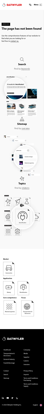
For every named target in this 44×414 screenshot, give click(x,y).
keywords (25, 69)
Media (26, 353)
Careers (26, 361)
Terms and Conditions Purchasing (31, 379)
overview (26, 128)
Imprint (26, 374)
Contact (6, 371)
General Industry (9, 359)
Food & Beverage (9, 363)
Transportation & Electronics (9, 355)
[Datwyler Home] (11, 5)
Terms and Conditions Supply (31, 385)
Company (27, 350)
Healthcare (7, 350)
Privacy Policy (28, 371)
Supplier (26, 357)
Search (6, 374)
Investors (27, 364)
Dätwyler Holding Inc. (14, 405)
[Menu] (41, 5)
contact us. (14, 41)
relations (25, 188)
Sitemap (6, 378)
